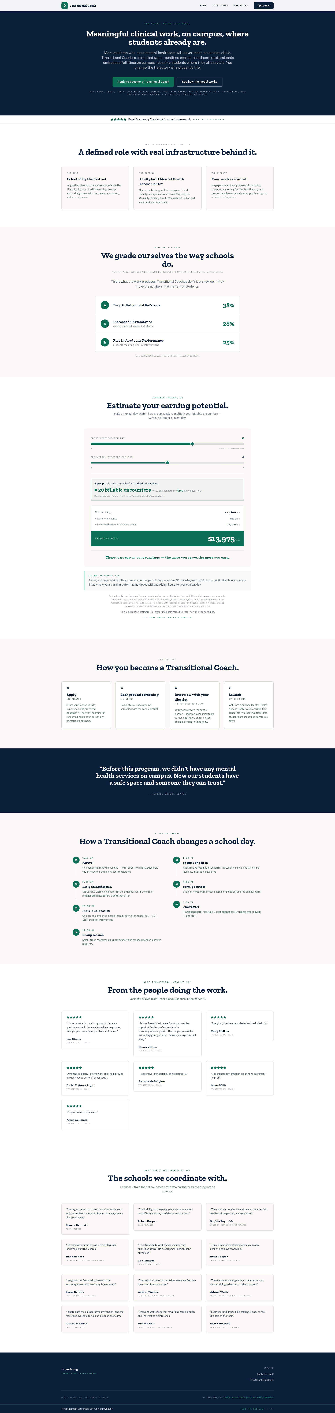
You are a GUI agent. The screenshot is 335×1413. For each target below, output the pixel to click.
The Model (241, 5)
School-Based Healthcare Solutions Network (249, 1397)
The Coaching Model (262, 1380)
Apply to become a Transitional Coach (143, 81)
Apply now (264, 5)
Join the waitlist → (253, 1409)
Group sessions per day (108, 438)
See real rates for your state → (167, 617)
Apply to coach (265, 1374)
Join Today (220, 5)
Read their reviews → (208, 119)
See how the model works (199, 81)
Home (203, 5)
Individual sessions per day (112, 457)
